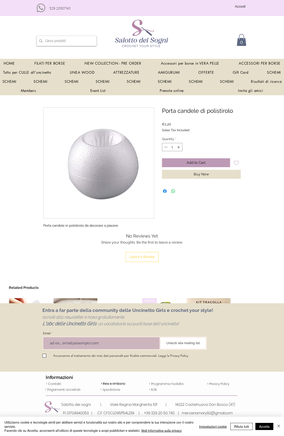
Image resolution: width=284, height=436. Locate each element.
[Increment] (179, 147)
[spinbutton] (172, 147)
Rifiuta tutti (241, 426)
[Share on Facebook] (165, 191)
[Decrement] (165, 147)
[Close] (278, 426)
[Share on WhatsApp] (173, 191)
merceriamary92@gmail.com (207, 413)
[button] (242, 40)
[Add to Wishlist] (236, 162)
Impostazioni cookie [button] (213, 426)
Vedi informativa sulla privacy (161, 430)
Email (47, 333)
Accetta (264, 426)
